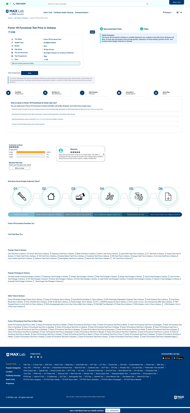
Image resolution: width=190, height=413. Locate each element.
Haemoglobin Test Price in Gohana (71, 258)
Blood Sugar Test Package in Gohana (49, 281)
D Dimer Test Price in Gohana (38, 253)
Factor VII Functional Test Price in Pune (109, 334)
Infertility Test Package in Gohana (140, 279)
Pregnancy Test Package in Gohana (56, 276)
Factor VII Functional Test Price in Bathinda (122, 332)
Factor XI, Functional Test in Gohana (58, 299)
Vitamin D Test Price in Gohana (46, 258)
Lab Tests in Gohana (21, 18)
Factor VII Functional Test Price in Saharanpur (99, 329)
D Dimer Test (37, 364)
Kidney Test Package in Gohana (61, 279)
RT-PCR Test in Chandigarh (111, 379)
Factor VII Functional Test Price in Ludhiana (72, 327)
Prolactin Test (124, 367)
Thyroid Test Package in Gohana (156, 276)
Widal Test (69, 364)
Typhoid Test (43, 370)
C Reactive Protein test (95, 370)
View (45, 56)
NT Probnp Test (49, 373)
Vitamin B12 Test (143, 376)
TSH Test (123, 364)
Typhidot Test (98, 376)
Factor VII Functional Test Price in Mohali (113, 325)
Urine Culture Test (29, 370)
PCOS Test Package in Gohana (86, 279)
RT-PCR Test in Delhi (69, 379)
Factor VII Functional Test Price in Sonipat (47, 334)
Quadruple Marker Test (120, 373)
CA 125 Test (138, 370)
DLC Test (63, 376)
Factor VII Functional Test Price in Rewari (124, 336)
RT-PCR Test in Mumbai (132, 379)
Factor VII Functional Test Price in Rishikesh (32, 329)
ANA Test (46, 367)
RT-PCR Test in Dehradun (89, 379)
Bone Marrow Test (125, 370)
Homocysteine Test (149, 373)
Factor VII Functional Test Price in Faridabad (23, 332)
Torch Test (27, 373)
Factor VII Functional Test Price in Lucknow (154, 332)
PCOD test (27, 376)
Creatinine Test (93, 367)
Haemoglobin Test (75, 376)
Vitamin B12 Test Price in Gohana (98, 258)
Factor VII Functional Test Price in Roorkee (62, 336)
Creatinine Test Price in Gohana (98, 256)
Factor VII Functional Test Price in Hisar (83, 325)
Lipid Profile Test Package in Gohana (113, 279)
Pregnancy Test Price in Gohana (63, 253)
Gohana (168, 12)
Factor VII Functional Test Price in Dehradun (137, 327)
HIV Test (114, 367)
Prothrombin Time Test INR (154, 367)
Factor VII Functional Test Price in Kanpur (93, 336)
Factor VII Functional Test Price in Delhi (22, 325)
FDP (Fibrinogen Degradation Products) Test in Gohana (124, 299)
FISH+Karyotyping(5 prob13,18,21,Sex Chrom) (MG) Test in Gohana (69, 304)
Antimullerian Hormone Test (62, 367)
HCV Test (105, 367)
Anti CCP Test (111, 370)
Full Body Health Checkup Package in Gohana (24, 276)
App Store (100, 109)
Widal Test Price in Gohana (86, 253)
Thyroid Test (112, 364)
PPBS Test (37, 373)
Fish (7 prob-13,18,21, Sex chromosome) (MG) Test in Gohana (151, 302)
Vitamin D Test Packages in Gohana (166, 279)
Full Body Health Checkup (63, 12)
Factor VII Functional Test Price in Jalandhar (39, 327)
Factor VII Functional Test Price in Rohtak (52, 325)
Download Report (81, 12)
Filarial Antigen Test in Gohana (82, 302)
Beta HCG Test (80, 367)
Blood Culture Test (102, 373)
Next (103, 154)
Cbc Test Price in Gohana (17, 253)
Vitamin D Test (39, 376)
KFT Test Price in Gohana (122, 258)
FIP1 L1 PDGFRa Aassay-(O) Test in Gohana (111, 302)
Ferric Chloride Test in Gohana (36, 302)
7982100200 (20, 3)
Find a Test (48, 12)
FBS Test (37, 367)
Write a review (19, 168)
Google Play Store (91, 109)
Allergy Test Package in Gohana (130, 276)
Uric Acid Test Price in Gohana (166, 256)
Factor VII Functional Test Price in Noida (131, 329)
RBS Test (160, 364)
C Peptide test (52, 376)
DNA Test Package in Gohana (106, 276)
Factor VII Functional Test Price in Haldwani (140, 334)
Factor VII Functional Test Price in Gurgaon (162, 329)
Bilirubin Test (88, 373)
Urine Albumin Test (112, 376)
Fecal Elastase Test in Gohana (157, 299)
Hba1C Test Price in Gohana (108, 253)
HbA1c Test (59, 364)
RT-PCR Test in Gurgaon (32, 379)
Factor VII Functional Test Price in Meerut (78, 334)
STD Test (88, 376)
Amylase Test (135, 373)
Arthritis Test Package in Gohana (82, 276)
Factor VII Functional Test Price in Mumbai (90, 332)
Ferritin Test (150, 364)
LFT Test (102, 364)
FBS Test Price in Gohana (121, 256)
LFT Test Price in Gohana (155, 253)
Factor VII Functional (41, 119)
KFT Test (93, 364)
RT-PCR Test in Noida (51, 379)
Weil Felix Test (76, 373)
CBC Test (26, 364)
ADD (92, 32)
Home (10, 18)
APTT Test (71, 370)
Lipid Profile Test (81, 364)
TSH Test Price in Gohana (47, 256)
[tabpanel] (81, 153)
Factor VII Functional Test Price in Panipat (30, 336)
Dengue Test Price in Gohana (142, 256)
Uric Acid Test (137, 367)
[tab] (13, 365)
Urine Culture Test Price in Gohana (20, 258)
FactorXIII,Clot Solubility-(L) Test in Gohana (88, 299)
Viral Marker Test (128, 376)
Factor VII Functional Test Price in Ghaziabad (57, 332)
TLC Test (81, 370)
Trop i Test (27, 367)
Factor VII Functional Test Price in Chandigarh (146, 325)
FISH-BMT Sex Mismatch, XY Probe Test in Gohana (113, 304)
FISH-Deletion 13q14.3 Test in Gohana (148, 304)
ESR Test (48, 364)
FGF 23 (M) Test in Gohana (59, 302)
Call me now (114, 411)
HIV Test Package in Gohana (38, 279)
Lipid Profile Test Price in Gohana (132, 253)
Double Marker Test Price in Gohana (72, 256)
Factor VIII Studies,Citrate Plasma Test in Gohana (25, 299)
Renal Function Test (58, 370)
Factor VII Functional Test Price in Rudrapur (65, 329)
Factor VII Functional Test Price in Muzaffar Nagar (158, 336)
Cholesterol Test (151, 370)
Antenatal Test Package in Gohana (20, 281)
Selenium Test (63, 373)
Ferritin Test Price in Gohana (26, 256)
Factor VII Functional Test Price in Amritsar (104, 327)
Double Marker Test (136, 364)
